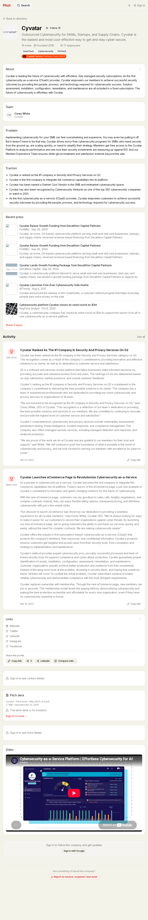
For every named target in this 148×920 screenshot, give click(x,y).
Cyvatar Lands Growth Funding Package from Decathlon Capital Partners (65, 265)
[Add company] (129, 5)
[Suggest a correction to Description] (140, 69)
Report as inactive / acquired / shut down (75, 876)
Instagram (15, 641)
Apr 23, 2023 (27, 460)
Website (14, 625)
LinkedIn (15, 636)
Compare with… (66, 661)
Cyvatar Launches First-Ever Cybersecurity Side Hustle (54, 285)
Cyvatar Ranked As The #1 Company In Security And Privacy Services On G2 (74, 350)
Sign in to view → (17, 716)
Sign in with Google (74, 850)
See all (141, 336)
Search (25, 5)
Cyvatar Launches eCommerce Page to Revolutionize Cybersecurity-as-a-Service (78, 477)
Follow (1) (55, 28)
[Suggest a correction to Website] (140, 619)
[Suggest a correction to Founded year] (56, 45)
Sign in (141, 5)
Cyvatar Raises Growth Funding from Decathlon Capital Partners (60, 225)
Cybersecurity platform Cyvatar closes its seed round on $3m (58, 304)
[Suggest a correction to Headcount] (82, 45)
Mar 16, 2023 (27, 603)
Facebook (16, 646)
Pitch (7, 5)
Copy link (136, 460)
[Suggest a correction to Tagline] (144, 37)
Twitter (14, 631)
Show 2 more (14, 325)
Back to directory (16, 18)
